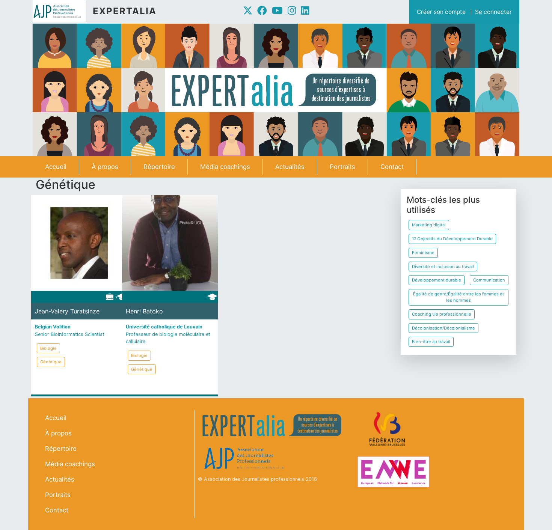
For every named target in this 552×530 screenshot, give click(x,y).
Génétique (51, 361)
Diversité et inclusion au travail (443, 266)
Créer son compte (441, 11)
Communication (489, 280)
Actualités (290, 166)
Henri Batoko (144, 311)
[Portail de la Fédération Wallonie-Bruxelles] (388, 429)
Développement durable (436, 280)
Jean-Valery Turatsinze (67, 311)
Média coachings (225, 166)
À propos (105, 166)
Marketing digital (429, 224)
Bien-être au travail (431, 341)
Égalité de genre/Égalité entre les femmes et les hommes (458, 297)
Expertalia (125, 11)
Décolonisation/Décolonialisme (443, 328)
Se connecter (493, 11)
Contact (392, 166)
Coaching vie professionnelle (441, 314)
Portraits (342, 166)
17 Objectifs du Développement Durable (452, 238)
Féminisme (423, 252)
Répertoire (159, 166)
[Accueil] (63, 11)
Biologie (48, 348)
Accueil (55, 166)
